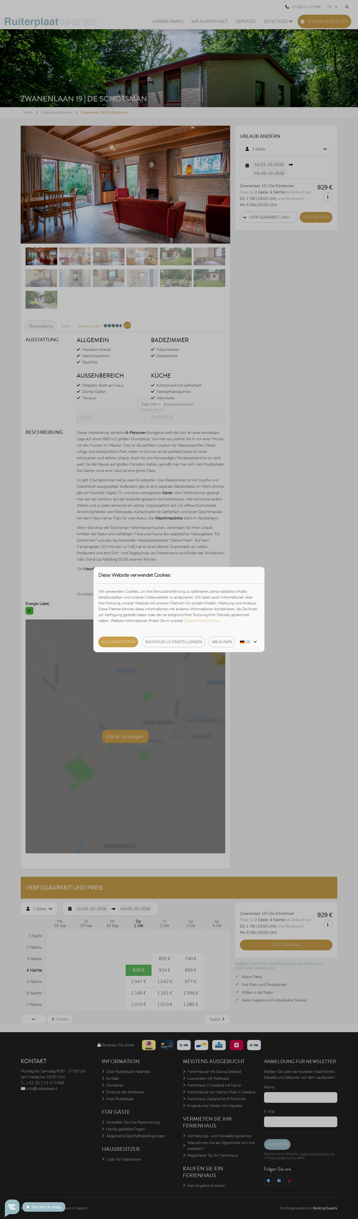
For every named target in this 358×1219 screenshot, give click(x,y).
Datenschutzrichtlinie (201, 620)
